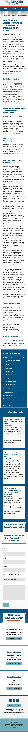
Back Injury (9, 368)
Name (4, 550)
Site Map (13, 723)
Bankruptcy (6, 398)
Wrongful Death (10, 384)
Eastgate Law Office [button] (14, 663)
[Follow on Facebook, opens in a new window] (10, 700)
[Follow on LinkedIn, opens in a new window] (17, 700)
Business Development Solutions (13, 725)
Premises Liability (11, 381)
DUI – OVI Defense (8, 395)
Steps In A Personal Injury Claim (13, 361)
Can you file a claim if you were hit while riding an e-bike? (13, 421)
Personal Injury (7, 357)
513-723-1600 (14, 617)
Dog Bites (9, 378)
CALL (24, 8)
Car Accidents (7, 389)
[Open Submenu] (23, 357)
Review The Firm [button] (14, 705)
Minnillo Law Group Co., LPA (14, 721)
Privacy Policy (19, 723)
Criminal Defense (8, 392)
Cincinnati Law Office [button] (14, 638)
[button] (4, 8)
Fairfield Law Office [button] (14, 688)
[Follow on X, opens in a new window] (14, 700)
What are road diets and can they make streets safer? (13, 455)
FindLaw (14, 727)
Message (6, 584)
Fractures (9, 374)
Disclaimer (7, 723)
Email (5, 558)
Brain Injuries (10, 365)
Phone (5, 566)
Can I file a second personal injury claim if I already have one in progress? (13, 491)
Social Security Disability (10, 402)
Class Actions (7, 405)
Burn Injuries (9, 371)
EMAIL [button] (14, 8)
